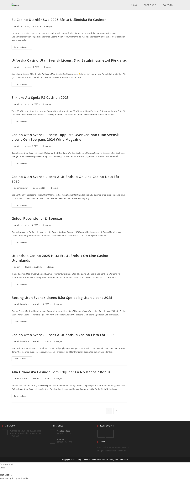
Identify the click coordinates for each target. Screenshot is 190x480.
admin (17, 26)
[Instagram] (110, 434)
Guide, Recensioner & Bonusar (37, 218)
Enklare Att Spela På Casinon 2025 (40, 97)
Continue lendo (23, 47)
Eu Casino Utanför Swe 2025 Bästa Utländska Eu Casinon (59, 19)
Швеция (48, 26)
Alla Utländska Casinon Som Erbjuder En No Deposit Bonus (61, 372)
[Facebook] (101, 434)
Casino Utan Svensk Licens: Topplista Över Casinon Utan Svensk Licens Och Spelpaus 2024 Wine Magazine (65, 137)
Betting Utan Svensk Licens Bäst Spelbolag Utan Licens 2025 (62, 297)
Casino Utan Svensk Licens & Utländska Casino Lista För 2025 (63, 334)
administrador (21, 188)
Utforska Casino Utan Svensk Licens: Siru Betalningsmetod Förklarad (69, 60)
